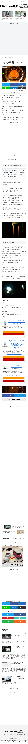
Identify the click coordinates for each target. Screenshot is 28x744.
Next (27, 16)
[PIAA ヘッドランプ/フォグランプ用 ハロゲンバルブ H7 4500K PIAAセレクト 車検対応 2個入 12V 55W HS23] (5, 324)
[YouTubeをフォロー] (8, 618)
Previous (1, 16)
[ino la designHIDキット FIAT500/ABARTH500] (5, 367)
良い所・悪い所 (5, 538)
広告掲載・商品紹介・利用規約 (20, 735)
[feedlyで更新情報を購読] (8, 621)
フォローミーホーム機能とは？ (14, 157)
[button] (25, 358)
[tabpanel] (8, 15)
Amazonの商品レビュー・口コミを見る (16, 328)
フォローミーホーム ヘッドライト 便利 (17, 538)
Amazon (13, 331)
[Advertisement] (14, 39)
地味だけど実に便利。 (12, 159)
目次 (12, 155)
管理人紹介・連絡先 (14, 738)
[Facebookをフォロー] (20, 614)
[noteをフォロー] (20, 618)
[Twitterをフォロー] (8, 614)
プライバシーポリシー (7, 734)
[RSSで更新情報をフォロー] (20, 621)
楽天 (13, 334)
